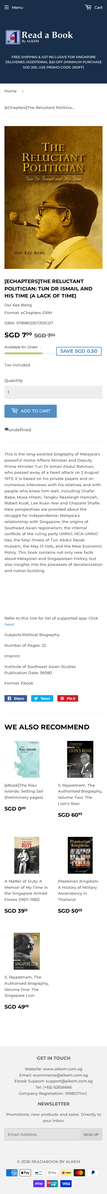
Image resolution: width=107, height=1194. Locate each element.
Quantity (13, 380)
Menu (17, 7)
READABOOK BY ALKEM (56, 1161)
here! (9, 624)
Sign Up (91, 1134)
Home (10, 91)
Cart (98, 7)
